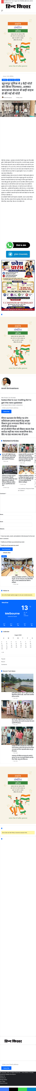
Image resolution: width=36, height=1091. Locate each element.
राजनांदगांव (3, 905)
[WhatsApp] (30, 1085)
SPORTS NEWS (5, 869)
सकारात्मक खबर (4, 1028)
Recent (3, 661)
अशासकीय (3, 1011)
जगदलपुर (3, 910)
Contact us (3, 1077)
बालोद (2, 899)
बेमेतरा (2, 902)
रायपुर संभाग (3, 945)
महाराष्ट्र (3, 1003)
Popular (3, 659)
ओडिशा (2, 890)
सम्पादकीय (3, 1030)
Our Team (2, 1081)
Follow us (6, 828)
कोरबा (2, 928)
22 (30, 645)
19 (16, 645)
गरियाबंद (3, 947)
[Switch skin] (34, 10)
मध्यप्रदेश (3, 1001)
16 (2, 645)
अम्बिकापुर (3, 962)
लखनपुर (3, 979)
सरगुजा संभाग (11, 80)
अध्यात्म (2, 853)
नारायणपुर (3, 915)
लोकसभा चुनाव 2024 (5, 1016)
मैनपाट (2, 976)
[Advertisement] (18, 138)
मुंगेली (2, 937)
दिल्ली (2, 992)
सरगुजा (2, 982)
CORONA (3, 845)
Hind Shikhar (25, 1072)
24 (6, 647)
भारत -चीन (3, 877)
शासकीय (3, 1014)
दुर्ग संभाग (3, 895)
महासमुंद (3, 955)
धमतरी (2, 950)
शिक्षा (2, 1022)
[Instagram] (31, 1085)
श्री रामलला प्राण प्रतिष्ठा (6, 1025)
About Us (2, 1076)
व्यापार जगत (3, 1019)
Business (3, 842)
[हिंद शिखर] (18, 6)
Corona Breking (5, 848)
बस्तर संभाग (3, 908)
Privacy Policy (3, 1079)
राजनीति (3, 883)
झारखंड (2, 989)
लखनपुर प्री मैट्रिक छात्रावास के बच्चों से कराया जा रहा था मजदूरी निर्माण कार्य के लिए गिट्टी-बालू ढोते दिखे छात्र (22, 757)
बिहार (2, 998)
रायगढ (2, 939)
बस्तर (2, 918)
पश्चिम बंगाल (3, 995)
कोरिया (2, 968)
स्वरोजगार (3, 1033)
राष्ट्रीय (2, 1006)
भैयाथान (2, 987)
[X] (34, 1085)
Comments (4, 664)
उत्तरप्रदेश (3, 887)
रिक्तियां (2, 1009)
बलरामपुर (3, 974)
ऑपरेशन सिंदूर (4, 864)
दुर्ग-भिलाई (3, 897)
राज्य (2, 886)
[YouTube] (32, 1085)
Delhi (2, 850)
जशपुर (2, 971)
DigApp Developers (11, 1074)
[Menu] (2, 10)
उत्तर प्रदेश (3, 859)
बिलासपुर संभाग (4, 926)
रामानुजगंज (3, 942)
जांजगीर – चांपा (4, 931)
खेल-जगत (3, 867)
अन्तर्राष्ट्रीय (3, 856)
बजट (2, 874)
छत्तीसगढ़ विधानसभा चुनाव (6, 872)
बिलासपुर (3, 934)
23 (2, 647)
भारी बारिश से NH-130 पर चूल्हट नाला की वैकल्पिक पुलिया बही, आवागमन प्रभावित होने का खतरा (23, 694)
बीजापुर (2, 921)
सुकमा (2, 924)
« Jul (2, 652)
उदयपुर (2, 965)
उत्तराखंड (3, 862)
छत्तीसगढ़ (4, 80)
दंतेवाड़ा (2, 912)
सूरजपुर (17, 80)
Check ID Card (3, 1083)
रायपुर (2, 958)
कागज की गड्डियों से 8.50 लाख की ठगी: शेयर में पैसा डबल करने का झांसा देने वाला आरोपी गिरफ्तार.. (23, 721)
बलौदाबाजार (3, 952)
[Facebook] (35, 1085)
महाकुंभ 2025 (4, 880)
